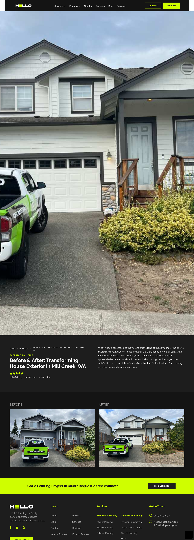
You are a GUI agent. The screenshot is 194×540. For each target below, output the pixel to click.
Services (76, 522)
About (54, 515)
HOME (12, 349)
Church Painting (129, 533)
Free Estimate (161, 486)
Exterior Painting (104, 527)
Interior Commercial (131, 527)
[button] (60, 5)
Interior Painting (104, 522)
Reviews (121, 6)
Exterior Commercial (131, 522)
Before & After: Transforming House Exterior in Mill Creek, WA (59, 348)
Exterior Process (80, 534)
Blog (110, 6)
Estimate (171, 5)
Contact (153, 5)
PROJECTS (24, 349)
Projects (100, 6)
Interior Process (59, 534)
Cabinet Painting (104, 533)
